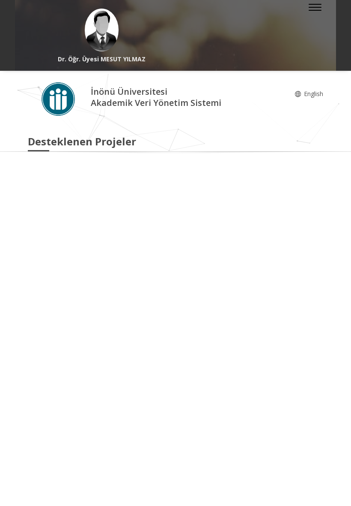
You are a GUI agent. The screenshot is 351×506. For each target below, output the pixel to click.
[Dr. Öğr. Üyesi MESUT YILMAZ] (102, 30)
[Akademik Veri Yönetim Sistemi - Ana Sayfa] (59, 98)
